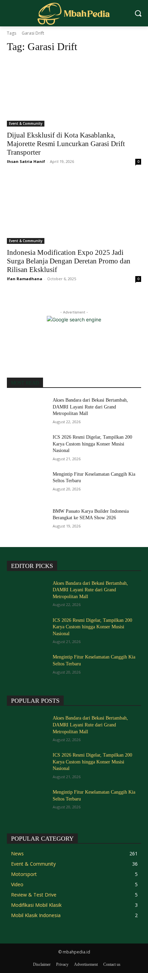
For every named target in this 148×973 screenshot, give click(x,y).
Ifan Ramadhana (24, 278)
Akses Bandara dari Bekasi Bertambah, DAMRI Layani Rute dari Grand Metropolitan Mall (90, 406)
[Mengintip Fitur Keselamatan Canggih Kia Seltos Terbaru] (27, 485)
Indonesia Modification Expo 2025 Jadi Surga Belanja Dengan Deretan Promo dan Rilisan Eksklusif (68, 261)
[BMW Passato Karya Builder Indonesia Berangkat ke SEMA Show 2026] (27, 522)
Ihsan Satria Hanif (26, 161)
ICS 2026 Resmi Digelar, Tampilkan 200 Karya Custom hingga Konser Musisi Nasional (92, 444)
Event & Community (25, 123)
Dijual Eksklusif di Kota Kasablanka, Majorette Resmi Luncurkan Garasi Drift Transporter (66, 143)
